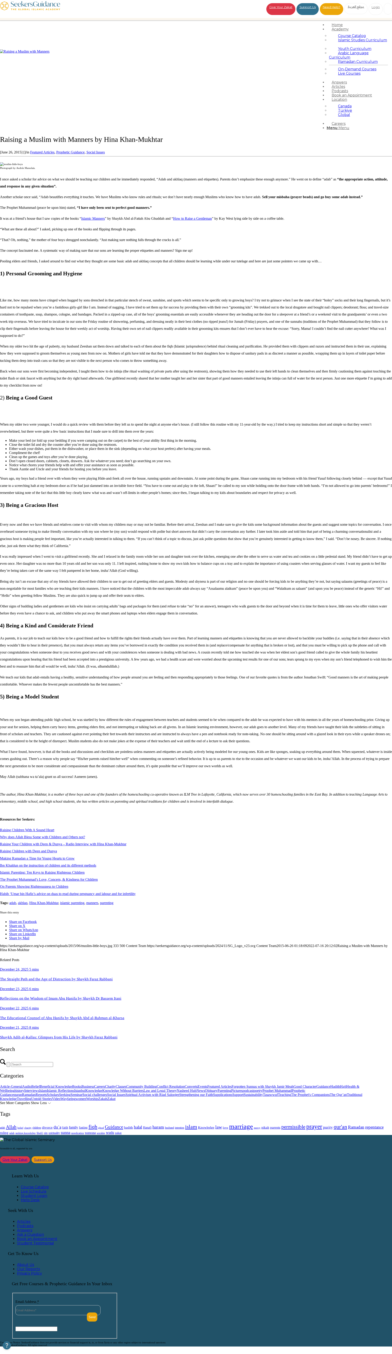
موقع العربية (356, 6)
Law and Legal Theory (160, 1091)
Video (56, 1099)
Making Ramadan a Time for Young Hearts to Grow (37, 858)
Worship (92, 1099)
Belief (35, 1086)
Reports (41, 1095)
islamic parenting (72, 903)
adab (12, 903)
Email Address (27, 1302)
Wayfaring (68, 1099)
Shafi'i (40, 1133)
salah (12, 1133)
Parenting (224, 1091)
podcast (248, 1091)
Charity (110, 1086)
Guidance (323, 1086)
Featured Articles (42, 152)
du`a (57, 1127)
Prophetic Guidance (70, 152)
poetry (257, 1091)
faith (65, 1127)
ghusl (101, 1127)
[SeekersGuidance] (30, 9)
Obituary (211, 1091)
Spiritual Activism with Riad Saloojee (152, 1095)
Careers (99, 1086)
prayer (314, 1126)
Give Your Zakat (280, 7)
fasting (83, 1127)
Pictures (237, 1091)
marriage (241, 1126)
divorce (47, 1127)
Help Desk (30, 1200)
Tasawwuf (270, 1095)
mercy (257, 1127)
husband (169, 1127)
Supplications (222, 1095)
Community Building (141, 1086)
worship (101, 1133)
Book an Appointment (37, 1239)
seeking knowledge (25, 1133)
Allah (11, 1127)
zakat (118, 1132)
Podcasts (25, 1226)
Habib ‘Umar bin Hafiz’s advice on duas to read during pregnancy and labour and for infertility (68, 894)
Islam (43, 1091)
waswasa (90, 1132)
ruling (4, 1132)
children (36, 1127)
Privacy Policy (29, 1273)
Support (238, 1095)
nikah (265, 1127)
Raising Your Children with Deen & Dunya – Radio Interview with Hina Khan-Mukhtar (63, 844)
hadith (128, 1127)
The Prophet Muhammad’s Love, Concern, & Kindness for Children (49, 879)
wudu (110, 1132)
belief (20, 1128)
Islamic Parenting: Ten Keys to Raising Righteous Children (42, 872)
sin (46, 1132)
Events (202, 1086)
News (200, 1091)
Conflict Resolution (171, 1086)
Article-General (11, 1086)
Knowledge (94, 1091)
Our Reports (28, 1269)
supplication (77, 1133)
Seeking (65, 1095)
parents (275, 1127)
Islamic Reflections (60, 1091)
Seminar (76, 1095)
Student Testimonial (35, 1243)
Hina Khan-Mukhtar (43, 903)
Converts (191, 1086)
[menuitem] (358, 25)
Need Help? (331, 7)
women (81, 1099)
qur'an (340, 1127)
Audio (26, 1086)
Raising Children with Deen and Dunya (28, 851)
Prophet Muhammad (277, 1091)
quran (18, 1095)
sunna (65, 1132)
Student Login (34, 1196)
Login (376, 7)
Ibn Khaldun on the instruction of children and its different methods (48, 865)
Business (87, 1086)
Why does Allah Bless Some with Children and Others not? (42, 837)
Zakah (102, 1099)
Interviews (31, 1091)
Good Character (305, 1086)
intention (179, 1127)
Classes (121, 1086)
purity (328, 1127)
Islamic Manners (93, 218)
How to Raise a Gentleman (192, 218)
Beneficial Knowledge (56, 1086)
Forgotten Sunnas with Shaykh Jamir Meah (263, 1086)
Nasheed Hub (186, 1091)
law (218, 1127)
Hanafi (147, 1127)
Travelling (24, 1099)
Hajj (343, 1086)
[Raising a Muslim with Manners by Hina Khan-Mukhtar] (24, 51)
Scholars (53, 1095)
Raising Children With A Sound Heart (27, 830)
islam (191, 1127)
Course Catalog (35, 1187)
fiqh (92, 1127)
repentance (374, 1127)
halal (138, 1127)
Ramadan (29, 1095)
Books (76, 1086)
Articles (23, 1221)
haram (158, 1127)
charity (28, 1128)
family (73, 1127)
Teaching (284, 1095)
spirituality (54, 1132)
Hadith (335, 1086)
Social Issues (95, 152)
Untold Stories (41, 1099)
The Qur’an (338, 1095)
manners (92, 903)
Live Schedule (34, 1191)
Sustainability (253, 1095)
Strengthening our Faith (196, 1095)
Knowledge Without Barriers (123, 1091)
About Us (25, 1265)
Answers (24, 1230)
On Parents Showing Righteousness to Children (34, 886)
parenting (106, 903)
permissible (293, 1127)
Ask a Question (30, 1234)
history (19, 1091)
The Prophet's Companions (310, 1095)
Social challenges (94, 1095)
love (225, 1127)
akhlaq (22, 903)
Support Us (307, 7)
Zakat (111, 1099)
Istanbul (80, 1091)
